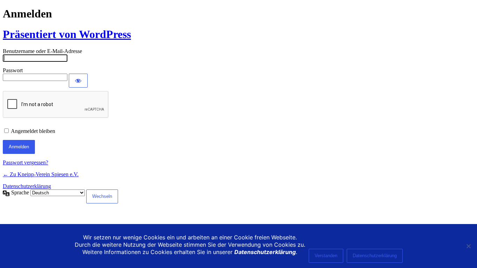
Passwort (13, 70)
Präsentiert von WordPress (67, 34)
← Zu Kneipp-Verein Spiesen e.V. (41, 174)
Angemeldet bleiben (33, 131)
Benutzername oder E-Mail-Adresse (42, 51)
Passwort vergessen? (25, 162)
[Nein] (468, 246)
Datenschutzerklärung (27, 186)
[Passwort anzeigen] (78, 81)
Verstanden (326, 255)
